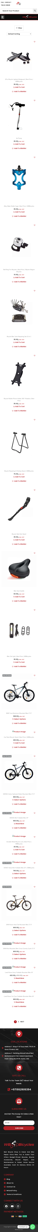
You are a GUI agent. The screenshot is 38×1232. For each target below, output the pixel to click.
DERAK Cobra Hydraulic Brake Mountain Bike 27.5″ (19, 794)
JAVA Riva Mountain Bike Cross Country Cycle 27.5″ (19, 948)
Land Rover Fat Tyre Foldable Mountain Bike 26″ (19, 996)
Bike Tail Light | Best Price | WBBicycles (19, 656)
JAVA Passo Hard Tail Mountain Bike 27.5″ (19, 924)
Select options (20, 719)
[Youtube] (12, 1206)
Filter (20, 28)
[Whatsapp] (32, 1227)
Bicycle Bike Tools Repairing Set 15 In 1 (19, 336)
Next (22, 1022)
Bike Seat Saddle (19, 591)
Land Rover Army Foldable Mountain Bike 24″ (19, 972)
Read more (20, 824)
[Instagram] (18, 1206)
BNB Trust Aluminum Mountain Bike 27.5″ (19, 713)
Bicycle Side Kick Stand (19, 534)
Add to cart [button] (20, 87)
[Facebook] (6, 1206)
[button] (2, 17)
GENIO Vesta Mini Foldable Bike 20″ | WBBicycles (19, 868)
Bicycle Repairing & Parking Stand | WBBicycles (19, 471)
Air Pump (19, 138)
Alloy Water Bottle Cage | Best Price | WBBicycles (19, 206)
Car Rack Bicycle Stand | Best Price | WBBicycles (19, 737)
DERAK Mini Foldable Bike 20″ (19, 818)
